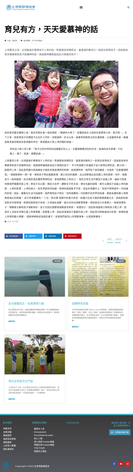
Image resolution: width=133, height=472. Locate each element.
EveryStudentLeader (43, 435)
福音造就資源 (9, 439)
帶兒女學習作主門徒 (20, 381)
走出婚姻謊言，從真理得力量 (26, 303)
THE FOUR (39, 448)
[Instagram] (127, 464)
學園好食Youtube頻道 (44, 445)
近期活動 (7, 432)
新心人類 (38, 438)
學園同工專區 (40, 451)
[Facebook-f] (114, 464)
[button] (81, 7)
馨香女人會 (39, 429)
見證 (9, 221)
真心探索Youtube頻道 (44, 442)
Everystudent (40, 432)
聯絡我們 (7, 435)
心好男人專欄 (9, 446)
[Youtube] (121, 464)
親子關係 (15, 221)
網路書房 (7, 442)
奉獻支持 (7, 428)
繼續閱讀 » (12, 321)
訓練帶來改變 (80, 303)
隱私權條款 (8, 449)
